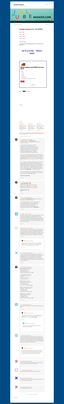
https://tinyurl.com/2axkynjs (24, 142)
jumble (38, 132)
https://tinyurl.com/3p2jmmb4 (39, 161)
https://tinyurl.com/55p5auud (33, 187)
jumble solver (36, 133)
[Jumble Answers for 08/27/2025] (32, 127)
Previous (46, 24)
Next (49, 24)
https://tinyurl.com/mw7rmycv (33, 184)
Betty (21, 378)
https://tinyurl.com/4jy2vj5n (32, 185)
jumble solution (33, 133)
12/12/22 (33, 132)
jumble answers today (24, 133)
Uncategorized (27, 132)
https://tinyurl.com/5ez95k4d (33, 186)
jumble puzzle (29, 133)
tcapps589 (21, 228)
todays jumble (40, 133)
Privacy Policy (15, 397)
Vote (22, 81)
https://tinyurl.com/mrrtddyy (32, 157)
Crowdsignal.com (33, 85)
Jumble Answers (19, 4)
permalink (24, 134)
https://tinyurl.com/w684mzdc (30, 158)
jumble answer (41, 132)
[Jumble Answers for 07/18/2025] (23, 127)
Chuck (21, 361)
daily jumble (35, 132)
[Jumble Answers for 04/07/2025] (41, 127)
